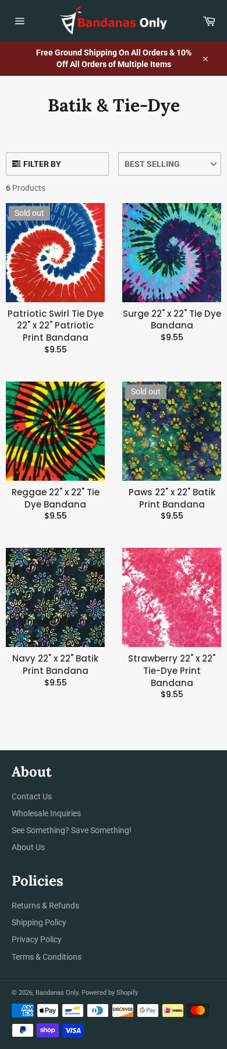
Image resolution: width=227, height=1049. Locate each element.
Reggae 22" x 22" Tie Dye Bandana (56, 498)
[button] (170, 164)
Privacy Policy (37, 939)
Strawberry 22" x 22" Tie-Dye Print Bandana (171, 670)
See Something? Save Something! (72, 830)
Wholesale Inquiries (46, 813)
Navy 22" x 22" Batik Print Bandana (55, 665)
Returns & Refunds (45, 905)
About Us (28, 847)
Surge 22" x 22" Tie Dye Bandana (172, 320)
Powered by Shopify (109, 992)
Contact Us (32, 796)
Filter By (42, 164)
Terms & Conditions (46, 956)
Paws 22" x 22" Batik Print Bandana (172, 498)
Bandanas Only (57, 992)
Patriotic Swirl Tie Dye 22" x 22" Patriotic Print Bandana (56, 326)
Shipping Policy (39, 922)
